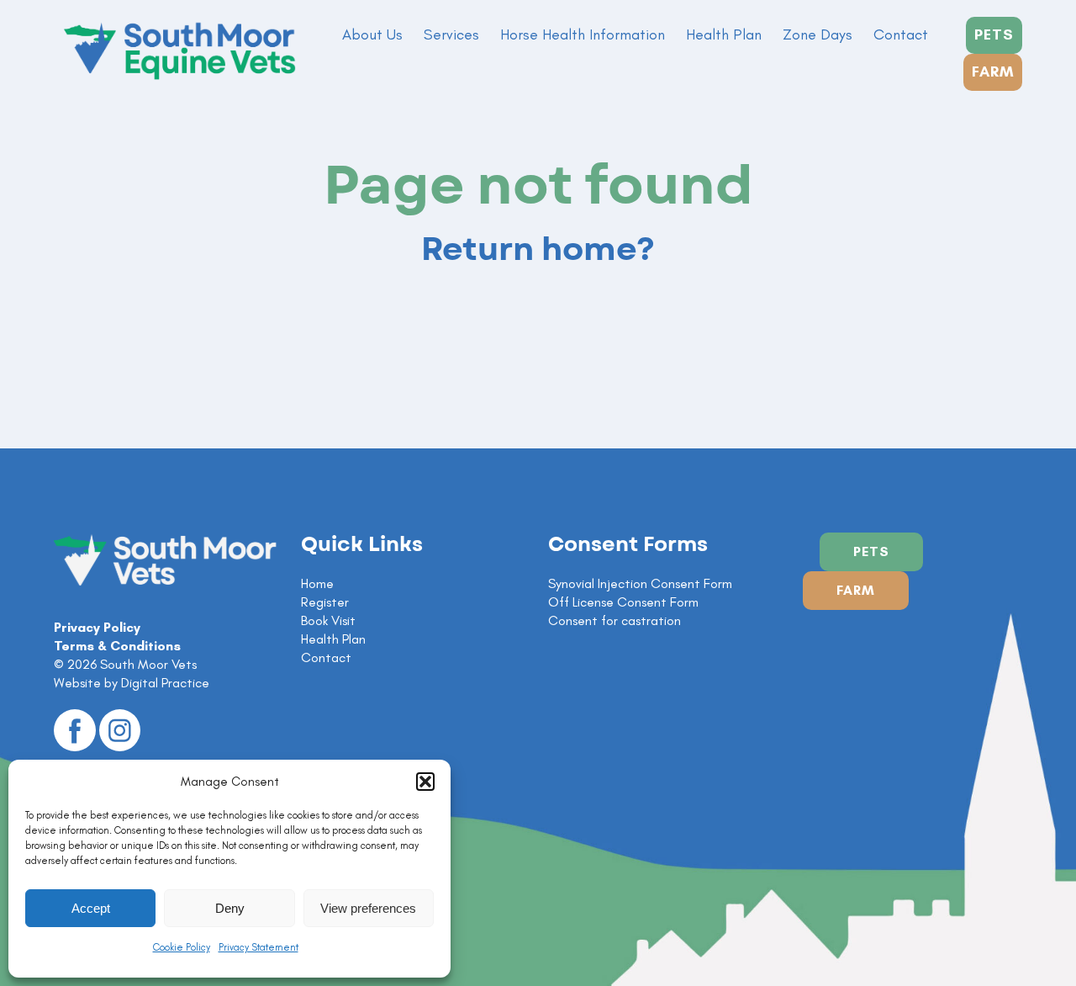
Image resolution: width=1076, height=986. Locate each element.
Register (325, 602)
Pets (871, 551)
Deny (230, 908)
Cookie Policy (181, 947)
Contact (900, 34)
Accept (90, 908)
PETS (994, 34)
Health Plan (724, 34)
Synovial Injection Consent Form (640, 583)
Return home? (538, 250)
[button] (425, 781)
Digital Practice (165, 683)
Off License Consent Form (623, 602)
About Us (372, 34)
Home (317, 583)
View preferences (368, 908)
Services (451, 34)
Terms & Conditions (117, 646)
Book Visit (328, 620)
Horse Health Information (582, 34)
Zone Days (817, 34)
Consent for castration (614, 620)
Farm (855, 590)
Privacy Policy (97, 627)
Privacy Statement (258, 947)
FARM (993, 71)
